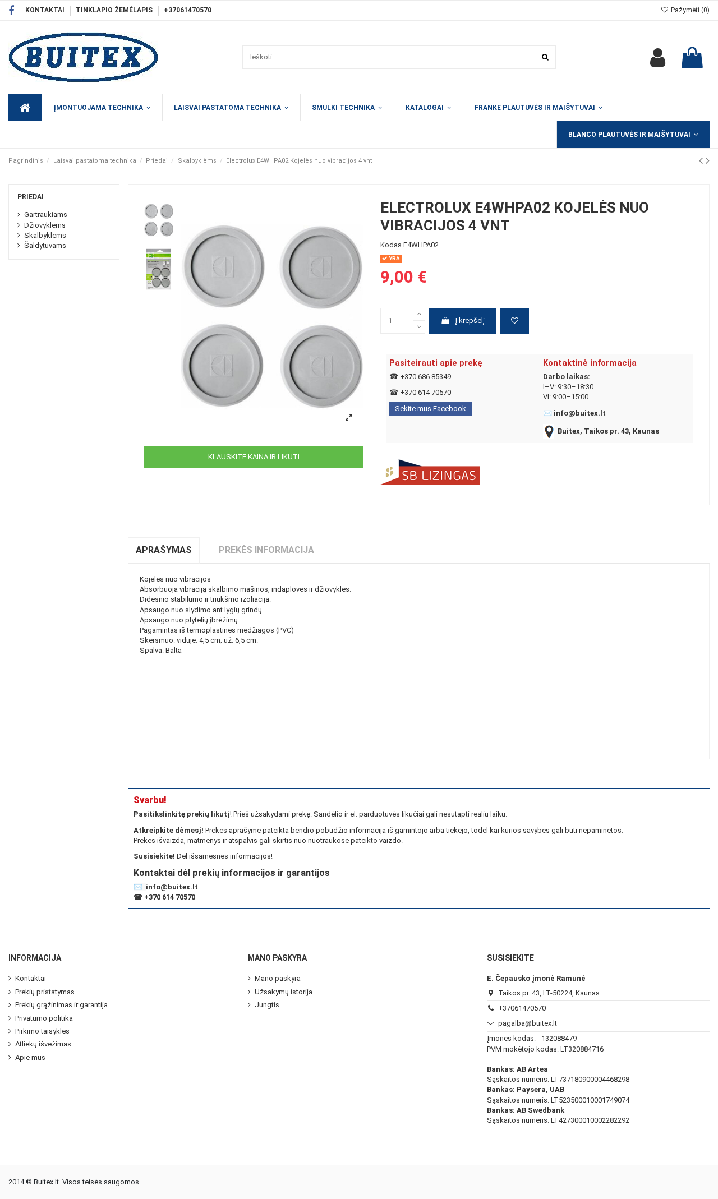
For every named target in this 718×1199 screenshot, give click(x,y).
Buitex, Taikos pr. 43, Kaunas (608, 431)
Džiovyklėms (45, 225)
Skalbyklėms (45, 235)
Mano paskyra (278, 978)
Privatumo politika (44, 1018)
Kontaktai (45, 10)
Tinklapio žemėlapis (115, 10)
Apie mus (30, 1057)
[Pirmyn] (708, 160)
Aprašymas (164, 550)
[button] (428, 107)
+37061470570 (187, 10)
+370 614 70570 (425, 392)
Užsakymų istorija (283, 992)
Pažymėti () (689, 10)
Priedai (30, 197)
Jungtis (267, 1004)
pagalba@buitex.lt (527, 1023)
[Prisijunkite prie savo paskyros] (657, 57)
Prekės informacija (266, 550)
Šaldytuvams (45, 245)
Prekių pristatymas (45, 992)
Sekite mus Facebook (430, 408)
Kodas (391, 245)
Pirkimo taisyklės (42, 1031)
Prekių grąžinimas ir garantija (61, 1004)
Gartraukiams (45, 214)
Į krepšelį (470, 320)
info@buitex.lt (580, 413)
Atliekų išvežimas (43, 1044)
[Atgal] (702, 160)
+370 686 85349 (425, 376)
